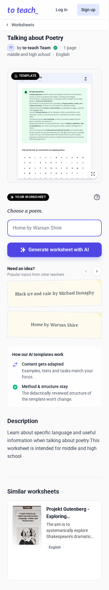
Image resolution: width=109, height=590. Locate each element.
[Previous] (86, 271)
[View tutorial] (97, 197)
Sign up (88, 9)
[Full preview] (93, 174)
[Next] (97, 271)
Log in (62, 9)
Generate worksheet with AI (58, 250)
